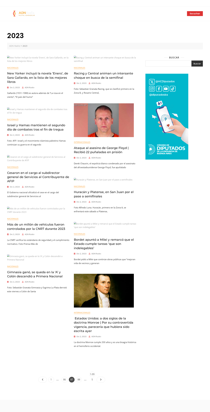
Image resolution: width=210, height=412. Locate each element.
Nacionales (12, 67)
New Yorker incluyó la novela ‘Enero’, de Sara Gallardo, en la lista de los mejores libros (37, 78)
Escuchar (195, 13)
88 (79, 379)
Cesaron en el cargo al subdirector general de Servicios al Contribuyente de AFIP (38, 177)
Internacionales (82, 142)
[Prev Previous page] (42, 380)
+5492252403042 (17, 3)
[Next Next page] (101, 380)
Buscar (174, 57)
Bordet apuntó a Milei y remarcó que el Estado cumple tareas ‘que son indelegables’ (104, 244)
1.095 (92, 375)
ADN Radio (29, 87)
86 (65, 379)
